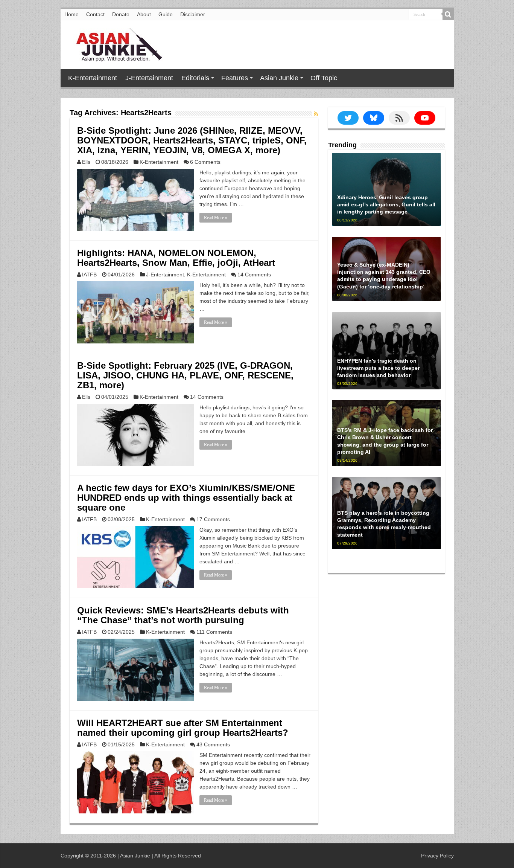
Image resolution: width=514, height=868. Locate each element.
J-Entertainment (149, 78)
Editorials (195, 78)
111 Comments (214, 632)
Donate (120, 14)
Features (234, 78)
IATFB (89, 275)
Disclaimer (192, 14)
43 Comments (213, 744)
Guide (165, 14)
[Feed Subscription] (316, 114)
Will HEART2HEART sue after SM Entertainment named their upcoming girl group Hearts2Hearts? (182, 728)
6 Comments (205, 162)
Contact (95, 14)
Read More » (215, 217)
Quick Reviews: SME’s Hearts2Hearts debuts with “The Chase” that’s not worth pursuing (183, 615)
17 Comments (213, 519)
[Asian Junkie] (115, 43)
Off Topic (323, 78)
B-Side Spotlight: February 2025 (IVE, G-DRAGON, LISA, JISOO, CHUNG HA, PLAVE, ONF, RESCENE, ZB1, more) (185, 375)
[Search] (448, 14)
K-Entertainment (92, 78)
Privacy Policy (437, 856)
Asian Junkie (279, 78)
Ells (86, 162)
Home (71, 14)
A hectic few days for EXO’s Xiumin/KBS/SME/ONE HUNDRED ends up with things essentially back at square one (186, 498)
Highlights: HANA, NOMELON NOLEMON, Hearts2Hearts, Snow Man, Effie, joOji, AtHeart (176, 258)
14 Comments (254, 275)
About (144, 14)
